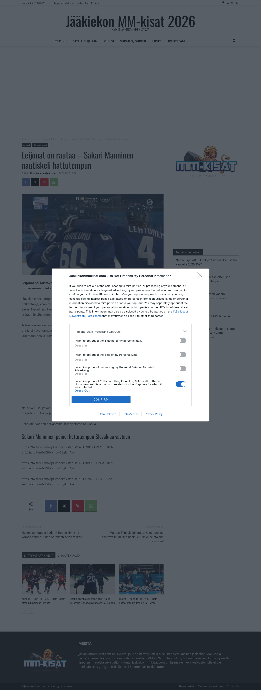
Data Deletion (107, 414)
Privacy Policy (154, 414)
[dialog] (130, 345)
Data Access (130, 414)
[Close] (201, 276)
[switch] (181, 340)
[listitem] (130, 331)
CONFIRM (101, 399)
